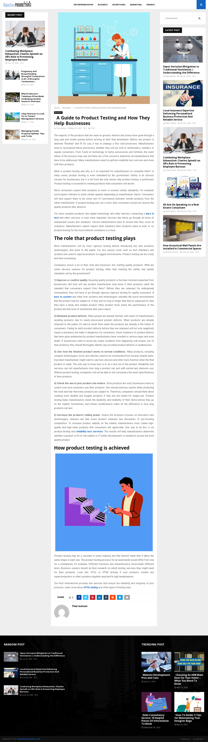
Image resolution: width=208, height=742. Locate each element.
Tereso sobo (171, 170)
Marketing (136, 4)
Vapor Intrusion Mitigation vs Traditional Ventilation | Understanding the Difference (181, 69)
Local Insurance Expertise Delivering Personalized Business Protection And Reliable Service (178, 115)
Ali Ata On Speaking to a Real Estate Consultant (181, 206)
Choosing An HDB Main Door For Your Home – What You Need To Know (188, 679)
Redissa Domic (172, 252)
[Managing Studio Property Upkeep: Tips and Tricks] (12, 134)
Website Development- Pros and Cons (156, 676)
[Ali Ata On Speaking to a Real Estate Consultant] (183, 187)
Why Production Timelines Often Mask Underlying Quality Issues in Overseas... (32, 97)
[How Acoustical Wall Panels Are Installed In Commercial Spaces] (183, 228)
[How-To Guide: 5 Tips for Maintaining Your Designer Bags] (189, 702)
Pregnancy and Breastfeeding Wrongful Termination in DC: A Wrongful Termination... (33, 76)
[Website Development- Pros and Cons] (156, 662)
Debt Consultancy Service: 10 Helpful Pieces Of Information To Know (155, 719)
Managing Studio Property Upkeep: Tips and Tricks (32, 133)
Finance (150, 4)
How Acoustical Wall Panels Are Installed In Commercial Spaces (182, 247)
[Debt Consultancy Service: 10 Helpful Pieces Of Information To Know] (156, 702)
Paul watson (61, 128)
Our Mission (198, 739)
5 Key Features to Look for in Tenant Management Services (32, 116)
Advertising (118, 4)
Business (103, 4)
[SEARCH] (199, 18)
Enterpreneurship (83, 4)
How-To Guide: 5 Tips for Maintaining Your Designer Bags (187, 717)
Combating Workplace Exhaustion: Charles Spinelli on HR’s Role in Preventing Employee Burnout (23, 55)
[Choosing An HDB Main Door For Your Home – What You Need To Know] (189, 662)
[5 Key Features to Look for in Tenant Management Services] (12, 117)
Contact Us (185, 739)
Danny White (171, 123)
